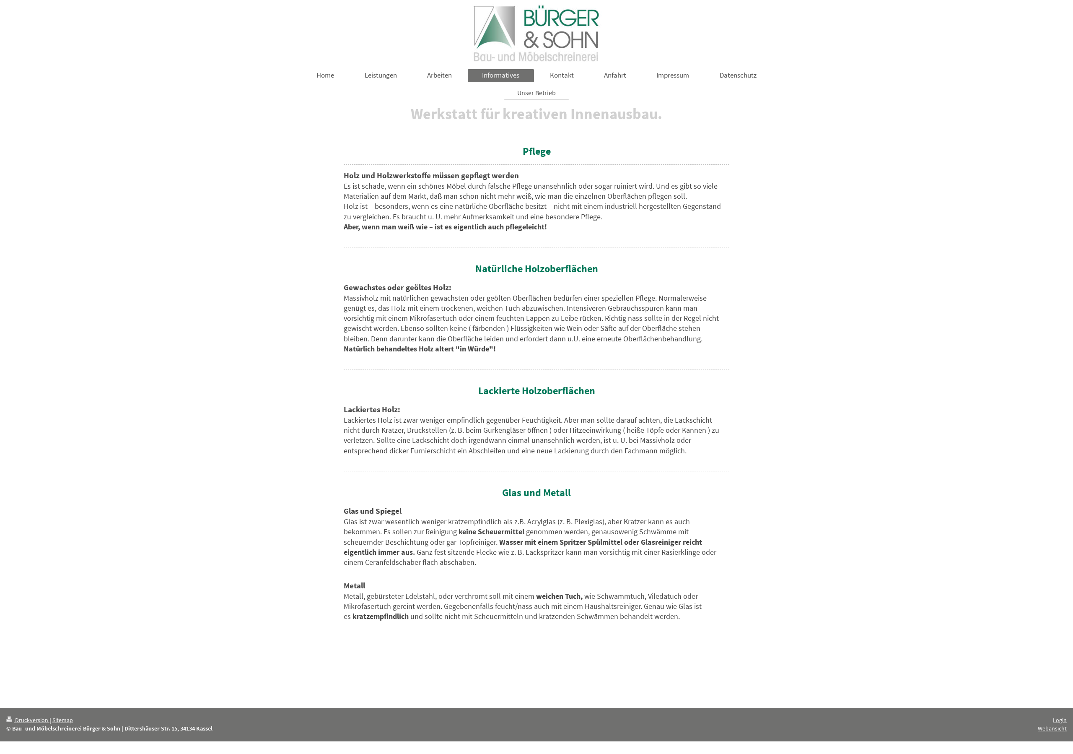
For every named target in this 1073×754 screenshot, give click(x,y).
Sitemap (62, 720)
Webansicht (1052, 728)
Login (1060, 720)
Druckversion (31, 720)
